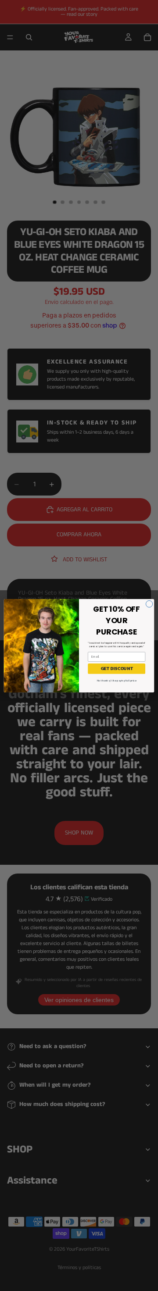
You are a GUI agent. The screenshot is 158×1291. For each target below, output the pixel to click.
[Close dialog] (149, 603)
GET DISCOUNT (117, 668)
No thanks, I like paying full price (116, 680)
